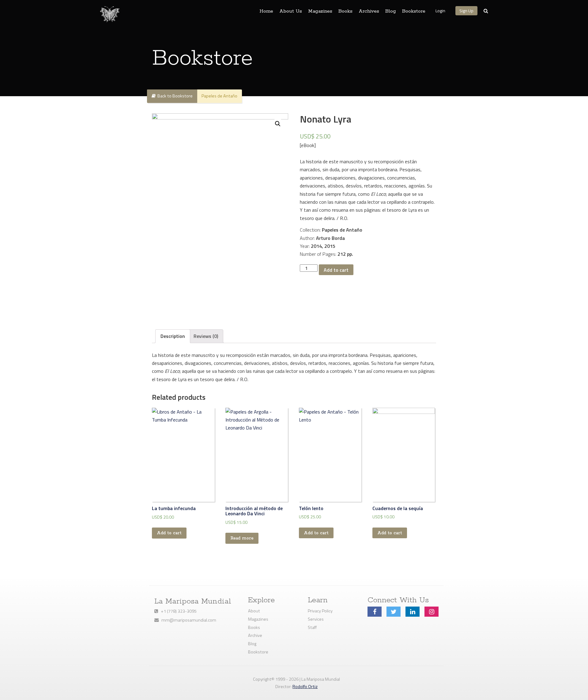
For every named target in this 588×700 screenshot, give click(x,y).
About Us (290, 11)
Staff (312, 627)
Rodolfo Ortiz (305, 686)
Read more (242, 538)
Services (316, 619)
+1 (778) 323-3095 (177, 611)
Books (345, 11)
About (254, 610)
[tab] (172, 336)
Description (172, 336)
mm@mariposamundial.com (187, 620)
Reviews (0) (206, 336)
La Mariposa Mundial (192, 601)
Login (440, 10)
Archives (369, 11)
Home (266, 11)
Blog (390, 11)
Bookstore (413, 11)
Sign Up (466, 10)
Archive (255, 635)
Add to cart (336, 270)
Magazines (320, 11)
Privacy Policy (320, 610)
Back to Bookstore (174, 96)
